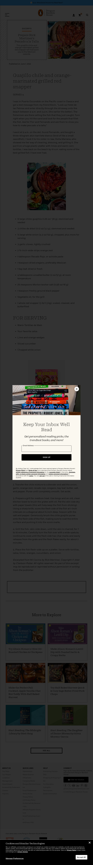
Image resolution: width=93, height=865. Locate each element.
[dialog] (46, 852)
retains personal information (58, 474)
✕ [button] (89, 843)
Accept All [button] (81, 857)
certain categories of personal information (30, 472)
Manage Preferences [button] (15, 858)
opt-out (42, 476)
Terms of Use (32, 470)
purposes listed (54, 472)
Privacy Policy (71, 850)
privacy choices (22, 852)
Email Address (28, 445)
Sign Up (46, 457)
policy (31, 476)
